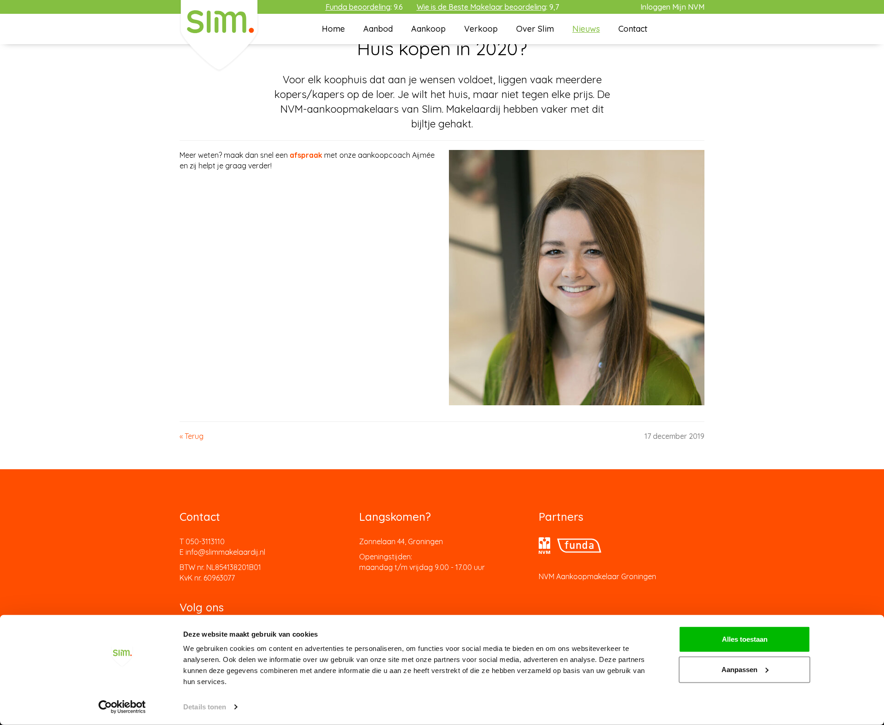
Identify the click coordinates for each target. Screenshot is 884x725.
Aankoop (428, 28)
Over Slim (535, 28)
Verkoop (481, 28)
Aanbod (378, 28)
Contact (632, 28)
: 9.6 (364, 7)
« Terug (192, 436)
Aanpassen (739, 669)
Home (333, 28)
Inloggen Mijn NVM (672, 7)
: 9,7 (488, 7)
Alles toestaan (745, 639)
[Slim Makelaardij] (219, 35)
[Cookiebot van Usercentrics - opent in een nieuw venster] (122, 707)
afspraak (306, 155)
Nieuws (586, 28)
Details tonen (204, 707)
